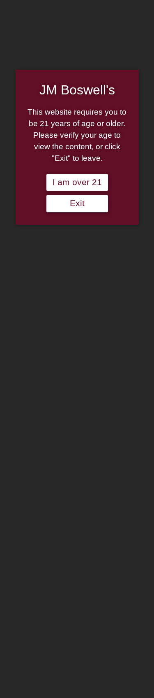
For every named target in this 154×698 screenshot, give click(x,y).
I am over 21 (77, 182)
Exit (77, 203)
